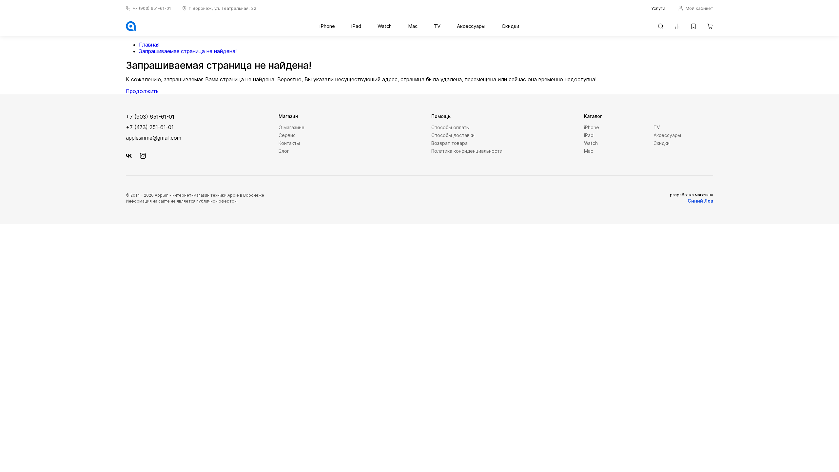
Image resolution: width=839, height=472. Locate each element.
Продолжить (142, 91)
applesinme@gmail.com (153, 137)
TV (437, 26)
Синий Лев (700, 201)
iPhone (327, 26)
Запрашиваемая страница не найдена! (188, 51)
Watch (385, 26)
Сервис (287, 135)
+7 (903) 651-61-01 (151, 8)
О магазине (291, 127)
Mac (413, 26)
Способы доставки (453, 135)
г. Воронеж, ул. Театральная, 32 (222, 8)
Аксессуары (471, 26)
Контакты (289, 143)
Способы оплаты (450, 127)
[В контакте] (129, 156)
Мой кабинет (698, 8)
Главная (149, 44)
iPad (356, 26)
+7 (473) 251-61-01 (150, 127)
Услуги (658, 8)
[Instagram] (143, 156)
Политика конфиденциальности (466, 151)
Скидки (510, 26)
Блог (284, 151)
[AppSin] (131, 27)
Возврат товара (449, 143)
